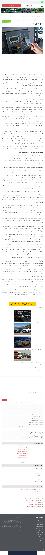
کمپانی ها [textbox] (41, 395)
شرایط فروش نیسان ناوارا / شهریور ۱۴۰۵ (36, 412)
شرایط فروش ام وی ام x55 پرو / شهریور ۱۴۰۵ (35, 408)
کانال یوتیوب (41, 538)
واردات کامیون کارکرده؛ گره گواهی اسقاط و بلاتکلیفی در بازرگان (31, 362)
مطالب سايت (38, 16)
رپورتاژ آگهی (41, 541)
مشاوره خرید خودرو (40, 534)
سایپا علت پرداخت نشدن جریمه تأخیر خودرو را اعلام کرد (34, 500)
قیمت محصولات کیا (22, 455)
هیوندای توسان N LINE (39, 474)
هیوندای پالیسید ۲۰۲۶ (39, 470)
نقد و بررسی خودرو (40, 532)
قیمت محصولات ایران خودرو (22, 445)
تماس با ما (41, 545)
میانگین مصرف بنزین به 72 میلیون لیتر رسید (35, 433)
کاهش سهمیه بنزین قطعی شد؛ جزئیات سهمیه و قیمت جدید (32, 439)
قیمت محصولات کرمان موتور (22, 451)
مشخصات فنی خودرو (39, 528)
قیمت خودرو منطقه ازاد (39, 526)
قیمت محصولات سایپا (22, 447)
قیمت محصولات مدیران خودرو (22, 453)
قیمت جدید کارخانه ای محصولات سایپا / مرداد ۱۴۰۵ (35, 495)
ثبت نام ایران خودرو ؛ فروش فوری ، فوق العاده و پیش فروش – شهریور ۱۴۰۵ (31, 489)
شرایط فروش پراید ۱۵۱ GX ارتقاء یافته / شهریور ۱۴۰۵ (35, 405)
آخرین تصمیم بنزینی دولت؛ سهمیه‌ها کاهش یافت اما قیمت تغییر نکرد (31, 437)
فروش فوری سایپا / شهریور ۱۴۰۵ (37, 416)
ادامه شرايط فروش (23, 426)
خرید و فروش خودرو (39, 536)
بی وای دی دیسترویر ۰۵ (39, 481)
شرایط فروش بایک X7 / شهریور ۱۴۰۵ (37, 420)
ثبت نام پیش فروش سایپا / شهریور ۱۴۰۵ (36, 493)
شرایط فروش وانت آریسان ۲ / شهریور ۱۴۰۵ (36, 424)
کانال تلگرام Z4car (40, 524)
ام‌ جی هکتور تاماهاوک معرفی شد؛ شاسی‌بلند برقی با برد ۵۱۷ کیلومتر (30, 349)
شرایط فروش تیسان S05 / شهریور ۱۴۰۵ (37, 414)
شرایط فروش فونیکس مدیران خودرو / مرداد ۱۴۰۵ (35, 502)
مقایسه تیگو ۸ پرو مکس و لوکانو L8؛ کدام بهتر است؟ (33, 336)
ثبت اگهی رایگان (11, 5)
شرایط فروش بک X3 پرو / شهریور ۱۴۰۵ (36, 410)
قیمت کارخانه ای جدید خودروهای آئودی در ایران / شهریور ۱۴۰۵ (31, 323)
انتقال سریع (4, 400)
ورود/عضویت (41, 543)
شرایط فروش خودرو (40, 530)
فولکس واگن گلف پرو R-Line (38, 475)
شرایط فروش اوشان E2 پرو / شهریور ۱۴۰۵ (36, 418)
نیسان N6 (41, 472)
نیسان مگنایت (40, 479)
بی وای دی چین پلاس (39, 477)
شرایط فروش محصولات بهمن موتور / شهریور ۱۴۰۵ (35, 506)
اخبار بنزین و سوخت (31, 16)
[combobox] (22, 395)
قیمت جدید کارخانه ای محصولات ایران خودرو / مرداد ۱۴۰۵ (34, 498)
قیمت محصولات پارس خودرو (22, 449)
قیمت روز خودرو (40, 520)
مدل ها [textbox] (41, 398)
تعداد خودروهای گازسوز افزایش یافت (36, 432)
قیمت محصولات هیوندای (22, 457)
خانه (42, 16)
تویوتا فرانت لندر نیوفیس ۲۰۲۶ (38, 468)
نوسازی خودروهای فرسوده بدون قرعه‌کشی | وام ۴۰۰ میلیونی (33, 496)
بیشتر (22, 461)
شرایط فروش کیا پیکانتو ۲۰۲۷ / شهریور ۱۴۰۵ (36, 422)
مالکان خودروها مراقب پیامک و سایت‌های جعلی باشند (33, 435)
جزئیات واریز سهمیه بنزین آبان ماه (36, 436)
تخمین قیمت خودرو (40, 522)
